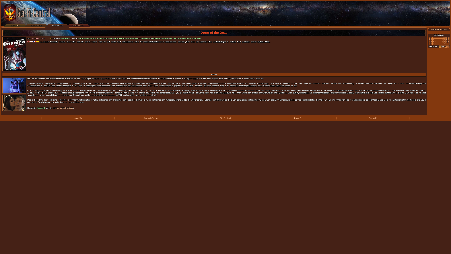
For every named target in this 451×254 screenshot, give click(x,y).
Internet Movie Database (63, 108)
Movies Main (15, 26)
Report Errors (299, 118)
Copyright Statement (151, 118)
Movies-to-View (36, 26)
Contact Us (373, 118)
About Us (78, 118)
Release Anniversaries (439, 29)
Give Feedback (225, 118)
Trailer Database (78, 26)
